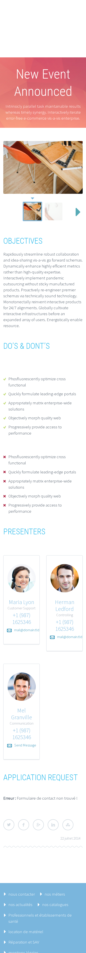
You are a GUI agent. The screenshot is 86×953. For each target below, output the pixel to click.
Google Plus (38, 824)
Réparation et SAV (23, 942)
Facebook (23, 824)
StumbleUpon (67, 824)
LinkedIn (53, 824)
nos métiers (55, 894)
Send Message (25, 745)
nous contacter (21, 894)
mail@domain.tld (26, 629)
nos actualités (20, 904)
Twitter (8, 824)
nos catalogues (55, 904)
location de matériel (25, 931)
